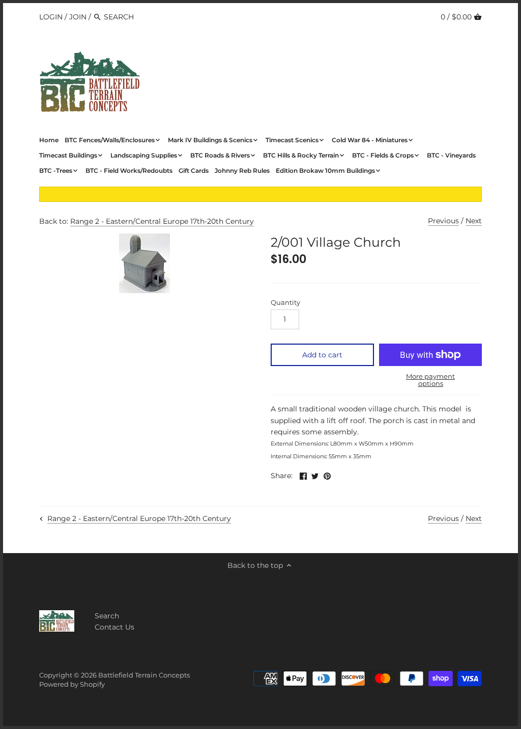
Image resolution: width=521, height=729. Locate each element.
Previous (443, 220)
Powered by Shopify (72, 684)
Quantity (285, 302)
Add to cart (322, 354)
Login (51, 16)
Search (107, 615)
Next (474, 220)
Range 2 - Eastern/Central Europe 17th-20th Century (162, 221)
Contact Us (114, 627)
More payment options (430, 380)
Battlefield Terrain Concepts (144, 675)
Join (77, 16)
